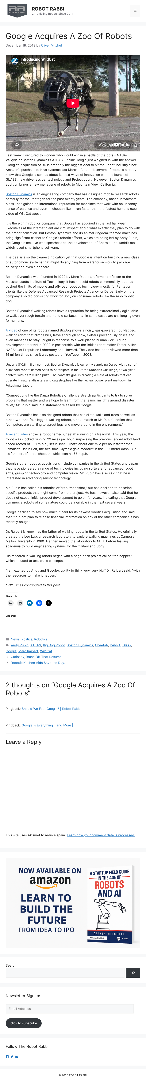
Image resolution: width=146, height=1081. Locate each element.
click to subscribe (23, 1023)
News (15, 639)
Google (11, 651)
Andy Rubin (20, 645)
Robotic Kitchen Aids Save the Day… (39, 663)
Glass (126, 645)
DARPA (115, 645)
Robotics (41, 639)
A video (11, 330)
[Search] (133, 973)
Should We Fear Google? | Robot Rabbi (51, 709)
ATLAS (35, 645)
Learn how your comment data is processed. (101, 835)
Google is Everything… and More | (47, 725)
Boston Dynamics (19, 194)
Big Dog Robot (54, 645)
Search (11, 965)
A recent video (17, 434)
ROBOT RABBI (48, 9)
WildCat (46, 651)
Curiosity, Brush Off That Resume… (37, 657)
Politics (26, 639)
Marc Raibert (28, 651)
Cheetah (101, 645)
